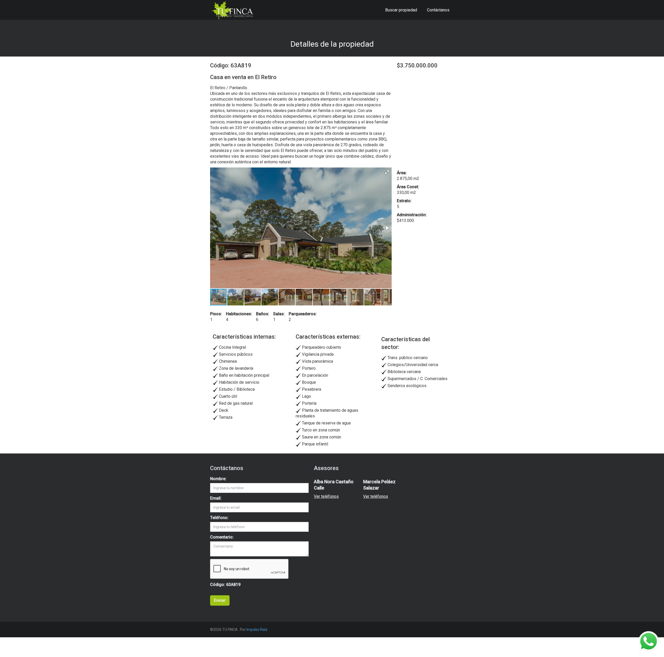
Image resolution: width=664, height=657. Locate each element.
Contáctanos (438, 10)
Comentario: (222, 537)
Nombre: (218, 478)
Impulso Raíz (256, 629)
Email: (216, 498)
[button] (387, 172)
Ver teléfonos (326, 496)
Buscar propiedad (401, 10)
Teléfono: (219, 517)
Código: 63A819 (225, 584)
